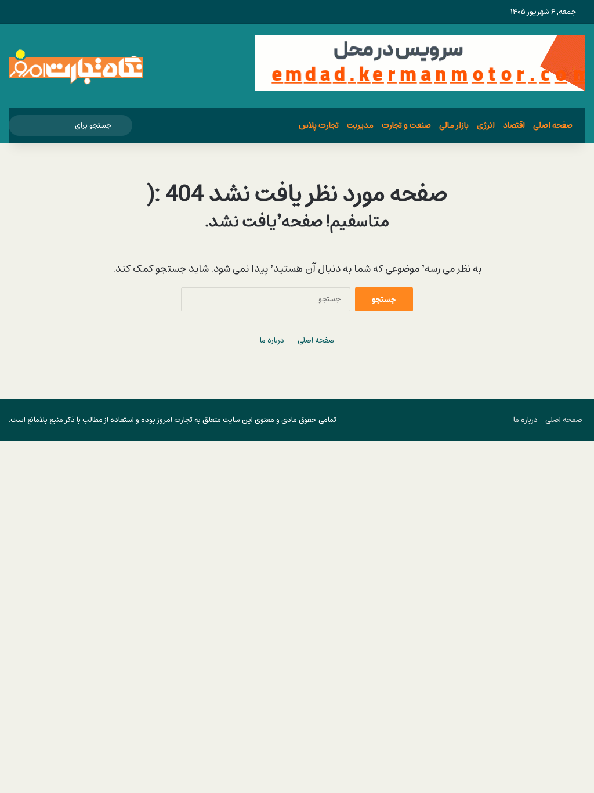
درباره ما (272, 340)
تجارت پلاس (319, 125)
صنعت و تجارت (406, 125)
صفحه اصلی (553, 125)
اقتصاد (514, 125)
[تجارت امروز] (76, 66)
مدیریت (360, 125)
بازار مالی (454, 125)
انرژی (486, 125)
